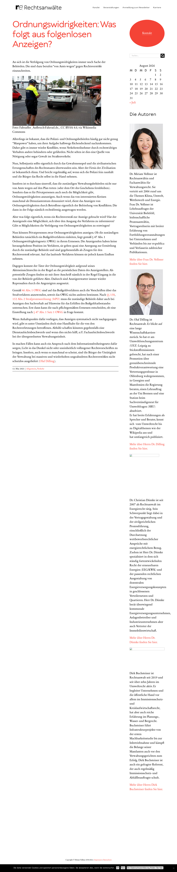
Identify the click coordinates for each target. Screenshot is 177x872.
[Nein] (173, 868)
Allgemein (31, 369)
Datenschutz (107, 860)
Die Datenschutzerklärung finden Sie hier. (145, 868)
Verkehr (40, 369)
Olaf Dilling (47, 361)
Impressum (98, 860)
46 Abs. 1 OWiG (31, 290)
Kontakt (147, 33)
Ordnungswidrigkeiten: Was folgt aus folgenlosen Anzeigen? (64, 34)
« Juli (133, 102)
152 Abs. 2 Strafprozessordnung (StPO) (36, 299)
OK (117, 868)
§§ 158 (111, 295)
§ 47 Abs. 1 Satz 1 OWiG (48, 312)
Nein (123, 868)
